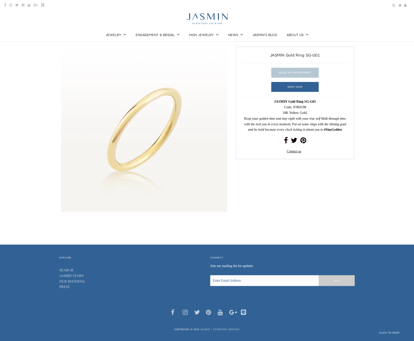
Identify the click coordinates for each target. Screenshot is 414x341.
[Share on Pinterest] (303, 141)
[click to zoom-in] (220, 53)
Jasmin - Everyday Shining (220, 329)
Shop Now (295, 87)
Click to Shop (389, 332)
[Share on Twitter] (294, 141)
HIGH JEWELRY (201, 35)
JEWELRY (113, 35)
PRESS (64, 287)
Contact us (294, 151)
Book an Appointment (295, 72)
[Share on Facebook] (286, 141)
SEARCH (66, 270)
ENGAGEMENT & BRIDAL (155, 35)
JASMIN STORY (71, 276)
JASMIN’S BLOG (264, 35)
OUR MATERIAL (72, 281)
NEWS (233, 35)
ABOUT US (295, 35)
